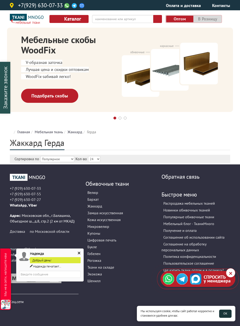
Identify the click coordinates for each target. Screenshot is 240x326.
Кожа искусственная (104, 219)
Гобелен (94, 253)
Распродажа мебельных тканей (189, 203)
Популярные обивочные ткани (188, 217)
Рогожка (94, 260)
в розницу (207, 19)
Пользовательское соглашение (188, 263)
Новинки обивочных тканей (186, 210)
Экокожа (94, 274)
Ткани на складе (100, 267)
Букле (92, 246)
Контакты (221, 5)
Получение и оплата (180, 230)
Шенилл (94, 280)
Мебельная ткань (49, 132)
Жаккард (75, 132)
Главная (23, 132)
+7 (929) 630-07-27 (25, 199)
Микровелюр (98, 226)
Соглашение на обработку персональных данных (183, 247)
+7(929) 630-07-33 (40, 6)
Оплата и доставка (183, 5)
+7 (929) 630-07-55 (25, 194)
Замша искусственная (105, 213)
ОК (225, 313)
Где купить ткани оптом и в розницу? (193, 270)
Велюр (92, 192)
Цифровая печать (101, 240)
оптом (180, 19)
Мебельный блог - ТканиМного (188, 223)
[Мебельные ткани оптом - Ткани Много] (44, 177)
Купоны (93, 233)
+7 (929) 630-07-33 (25, 188)
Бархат (93, 199)
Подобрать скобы (49, 96)
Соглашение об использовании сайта (194, 237)
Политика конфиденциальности (189, 256)
